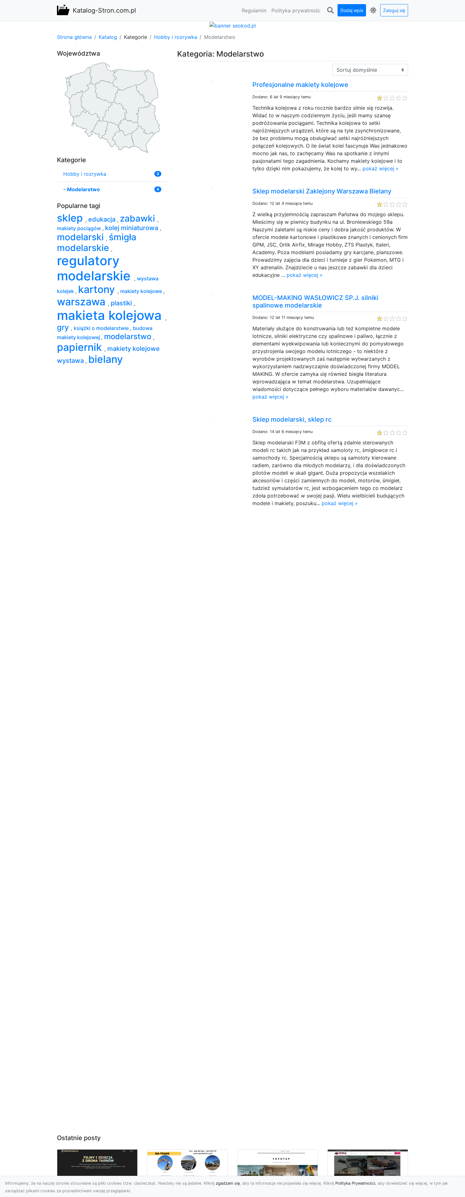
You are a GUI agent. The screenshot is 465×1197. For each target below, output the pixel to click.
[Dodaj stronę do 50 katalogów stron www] (232, 25)
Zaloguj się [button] (394, 10)
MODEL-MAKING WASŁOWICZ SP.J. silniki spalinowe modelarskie (315, 301)
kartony (97, 289)
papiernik (80, 347)
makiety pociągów (79, 228)
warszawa (82, 302)
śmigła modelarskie (96, 242)
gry (64, 327)
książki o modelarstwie (102, 328)
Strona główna (74, 37)
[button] (330, 10)
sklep (71, 218)
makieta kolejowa (111, 315)
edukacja (102, 219)
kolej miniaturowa (132, 228)
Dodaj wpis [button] (351, 10)
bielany (105, 359)
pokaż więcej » (381, 168)
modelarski (81, 237)
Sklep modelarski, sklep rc (292, 419)
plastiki (122, 303)
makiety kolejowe (141, 291)
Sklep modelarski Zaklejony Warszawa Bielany (321, 191)
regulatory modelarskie (95, 268)
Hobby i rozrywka (175, 37)
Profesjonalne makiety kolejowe (300, 85)
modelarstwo (128, 336)
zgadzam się (228, 1183)
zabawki (138, 218)
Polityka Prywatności (355, 1183)
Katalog (108, 37)
